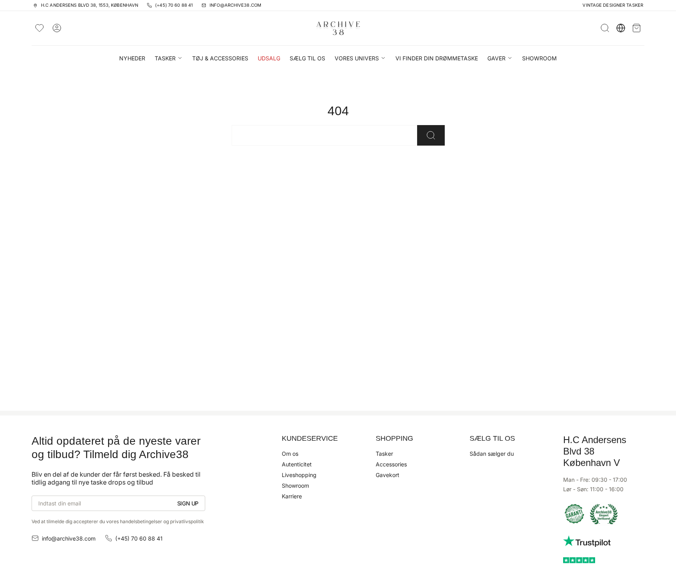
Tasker (384, 453)
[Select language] (621, 28)
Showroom (295, 485)
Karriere (292, 496)
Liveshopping (299, 475)
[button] (168, 59)
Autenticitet (297, 464)
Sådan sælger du (492, 453)
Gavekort (387, 475)
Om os (290, 453)
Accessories (391, 464)
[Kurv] (636, 28)
